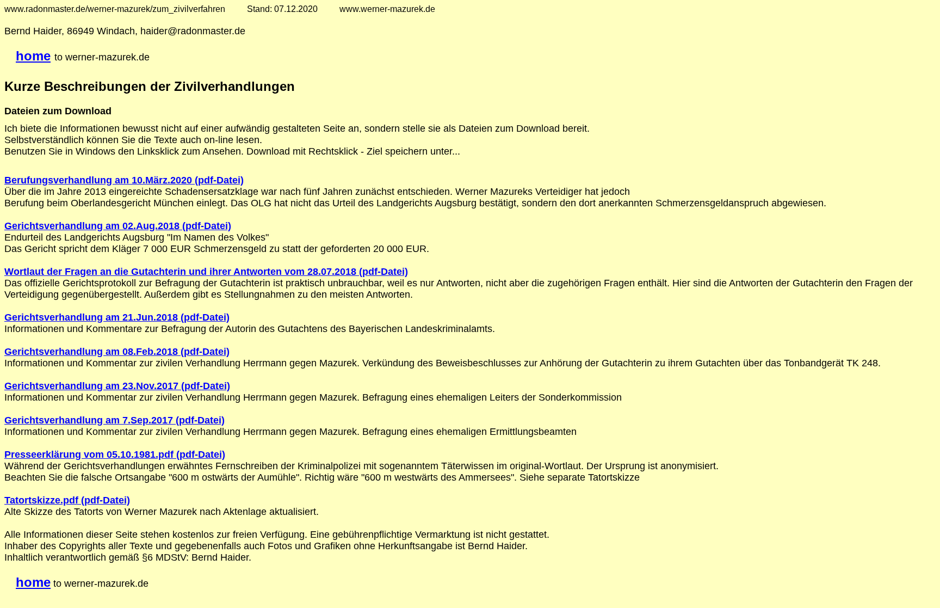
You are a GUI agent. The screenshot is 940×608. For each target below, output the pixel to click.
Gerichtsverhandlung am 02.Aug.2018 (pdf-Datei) (117, 225)
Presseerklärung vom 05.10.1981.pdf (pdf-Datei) (114, 454)
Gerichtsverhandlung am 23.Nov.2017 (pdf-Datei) (117, 385)
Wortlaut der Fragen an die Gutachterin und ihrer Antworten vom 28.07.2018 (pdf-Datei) (206, 271)
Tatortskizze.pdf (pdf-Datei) (67, 500)
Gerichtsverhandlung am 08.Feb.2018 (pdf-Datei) (117, 351)
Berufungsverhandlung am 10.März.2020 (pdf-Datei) (124, 180)
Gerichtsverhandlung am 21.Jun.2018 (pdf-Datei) (117, 317)
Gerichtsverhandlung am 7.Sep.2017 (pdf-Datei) (114, 420)
